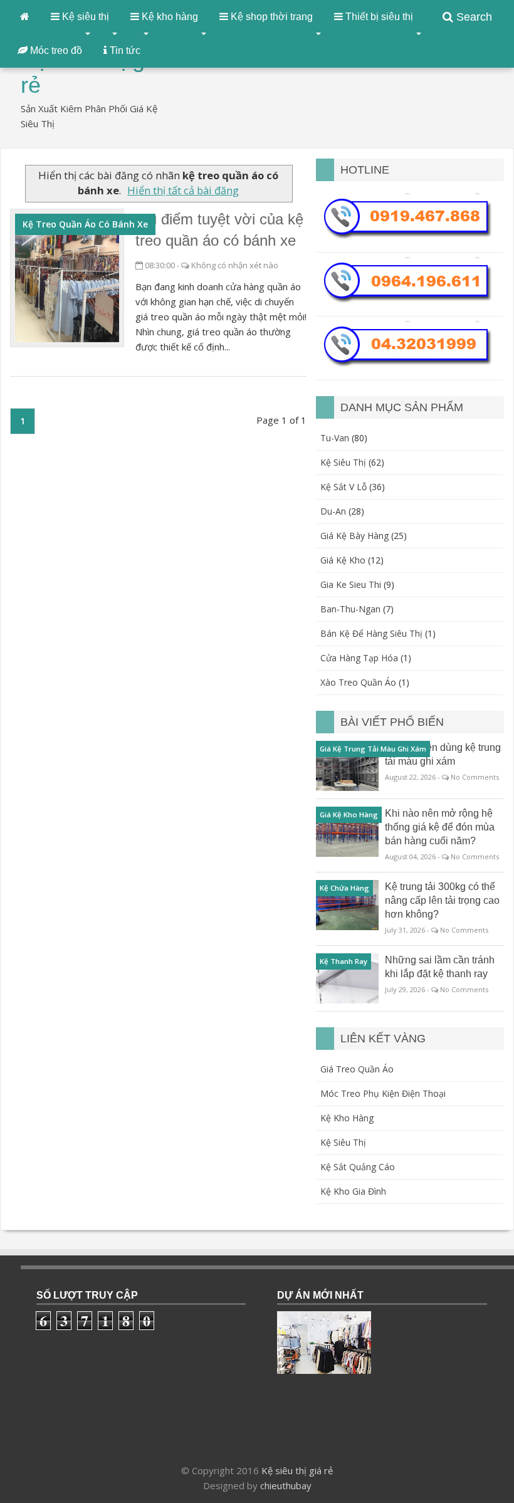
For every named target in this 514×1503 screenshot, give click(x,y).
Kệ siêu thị (343, 1142)
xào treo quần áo (358, 682)
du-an (333, 511)
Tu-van (334, 438)
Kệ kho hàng (347, 1118)
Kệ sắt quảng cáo (357, 1167)
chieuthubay (286, 1485)
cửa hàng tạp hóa (359, 658)
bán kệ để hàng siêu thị (371, 633)
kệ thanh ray (343, 961)
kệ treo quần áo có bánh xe (85, 224)
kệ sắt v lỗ (343, 487)
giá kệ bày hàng (354, 536)
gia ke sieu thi (350, 584)
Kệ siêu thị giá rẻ (297, 1470)
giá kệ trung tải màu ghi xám (373, 748)
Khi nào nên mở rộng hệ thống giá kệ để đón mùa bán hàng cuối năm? (440, 827)
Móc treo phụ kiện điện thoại (383, 1093)
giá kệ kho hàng (349, 814)
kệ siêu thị (343, 462)
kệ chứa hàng (344, 888)
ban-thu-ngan (350, 609)
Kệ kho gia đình (353, 1191)
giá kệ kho (342, 560)
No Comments (475, 777)
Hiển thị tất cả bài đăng (183, 190)
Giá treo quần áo (357, 1069)
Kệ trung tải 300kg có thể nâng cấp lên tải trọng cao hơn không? (442, 900)
